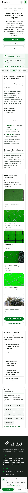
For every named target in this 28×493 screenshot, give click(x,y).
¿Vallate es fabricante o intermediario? (12, 380)
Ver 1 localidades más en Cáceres (12, 426)
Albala (19, 414)
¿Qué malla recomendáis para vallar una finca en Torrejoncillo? (13, 355)
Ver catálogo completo (14, 318)
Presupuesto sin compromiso (15, 66)
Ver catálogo (14, 44)
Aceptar (8, 489)
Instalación (6, 462)
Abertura (9, 405)
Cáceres (20, 7)
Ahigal (9, 414)
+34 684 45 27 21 (9, 474)
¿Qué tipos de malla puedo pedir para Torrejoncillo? (11, 363)
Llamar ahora (14, 39)
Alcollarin (19, 418)
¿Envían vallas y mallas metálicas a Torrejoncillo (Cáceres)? (13, 346)
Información (5, 70)
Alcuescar (9, 423)
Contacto (19, 460)
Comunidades (12, 7)
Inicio (6, 7)
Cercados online (15, 462)
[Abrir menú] (25, 2)
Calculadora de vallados (14, 323)
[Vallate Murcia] (14, 447)
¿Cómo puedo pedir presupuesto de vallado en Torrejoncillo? (12, 372)
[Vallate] (10, 2)
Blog (22, 462)
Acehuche (9, 410)
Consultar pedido (17, 465)
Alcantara (9, 418)
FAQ (20, 70)
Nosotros (12, 460)
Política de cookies (16, 485)
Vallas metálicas (18, 458)
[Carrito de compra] (21, 2)
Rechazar (20, 489)
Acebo (19, 405)
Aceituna (19, 410)
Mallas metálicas (7, 458)
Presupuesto (14, 48)
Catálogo (13, 70)
